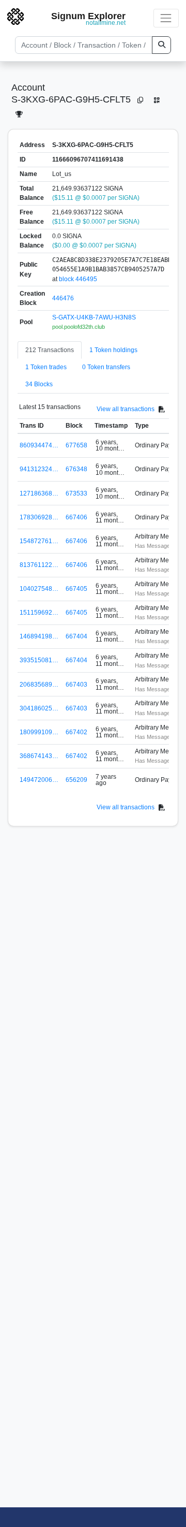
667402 (76, 732)
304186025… (39, 708)
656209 (76, 779)
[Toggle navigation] (166, 18)
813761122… (39, 565)
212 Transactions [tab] (49, 350)
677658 (76, 445)
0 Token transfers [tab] (106, 367)
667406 (76, 517)
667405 (76, 588)
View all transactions (125, 409)
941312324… (39, 469)
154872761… (39, 541)
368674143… (39, 756)
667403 (76, 684)
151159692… (39, 612)
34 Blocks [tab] (39, 384)
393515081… (39, 660)
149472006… (39, 779)
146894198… (39, 636)
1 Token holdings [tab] (113, 350)
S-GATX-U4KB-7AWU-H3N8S (94, 317)
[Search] (161, 45)
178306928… (39, 517)
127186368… (39, 493)
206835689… (39, 684)
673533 (76, 493)
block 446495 (78, 279)
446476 (63, 298)
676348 (76, 469)
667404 (76, 636)
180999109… (39, 732)
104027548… (39, 588)
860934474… (39, 445)
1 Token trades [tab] (46, 367)
